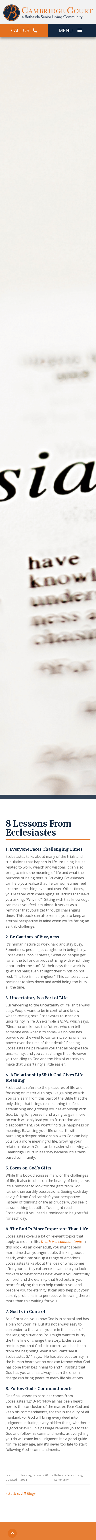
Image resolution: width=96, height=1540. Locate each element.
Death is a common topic (61, 1242)
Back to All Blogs (20, 1494)
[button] (80, 30)
